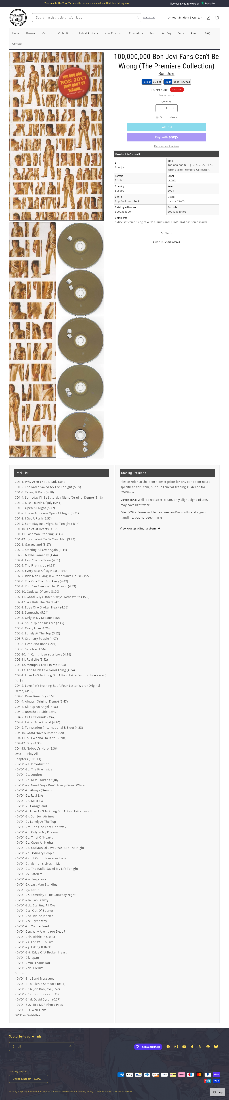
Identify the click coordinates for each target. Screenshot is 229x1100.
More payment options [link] (166, 145)
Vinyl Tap (23, 1091)
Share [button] (168, 233)
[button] (217, 18)
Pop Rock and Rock (127, 201)
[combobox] (86, 17)
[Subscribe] (70, 1046)
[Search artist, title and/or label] (137, 17)
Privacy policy (85, 1091)
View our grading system (138, 528)
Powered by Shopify (39, 1091)
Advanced (149, 17)
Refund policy (104, 1091)
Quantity (166, 101)
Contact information (64, 1091)
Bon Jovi (167, 73)
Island (172, 180)
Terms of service (123, 1091)
